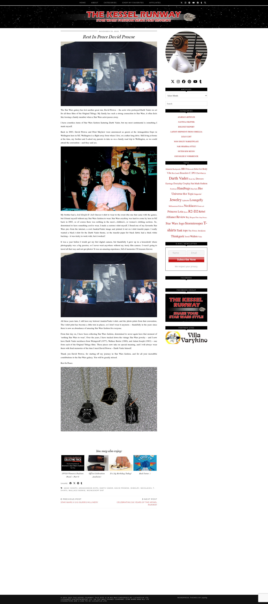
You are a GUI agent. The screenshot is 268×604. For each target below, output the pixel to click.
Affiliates (155, 3)
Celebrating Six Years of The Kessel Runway (137, 502)
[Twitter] (182, 2)
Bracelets (184, 172)
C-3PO (192, 172)
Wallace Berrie (77, 490)
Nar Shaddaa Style (186, 146)
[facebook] (184, 81)
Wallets (194, 236)
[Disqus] (109, 548)
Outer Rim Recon (186, 151)
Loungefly (196, 200)
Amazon (168, 169)
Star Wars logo (175, 223)
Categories (110, 3)
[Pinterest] (189, 2)
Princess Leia (175, 211)
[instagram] (178, 81)
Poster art (200, 206)
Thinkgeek (177, 236)
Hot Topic (188, 193)
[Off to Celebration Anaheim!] (96, 463)
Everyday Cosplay (182, 183)
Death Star (192, 179)
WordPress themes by (192, 598)
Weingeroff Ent (95, 490)
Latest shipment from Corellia (186, 132)
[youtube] (195, 81)
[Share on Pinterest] (78, 483)
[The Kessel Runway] (134, 13)
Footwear (173, 189)
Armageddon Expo (88, 488)
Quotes (186, 212)
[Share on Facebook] (71, 483)
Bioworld (190, 169)
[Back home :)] (145, 463)
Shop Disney (203, 217)
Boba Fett (198, 169)
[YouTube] (193, 2)
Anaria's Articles (186, 117)
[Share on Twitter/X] (74, 483)
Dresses (200, 178)
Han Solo (194, 189)
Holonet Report (186, 127)
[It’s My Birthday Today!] (120, 463)
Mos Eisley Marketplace (186, 141)
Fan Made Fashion (199, 183)
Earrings (169, 183)
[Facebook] (198, 2)
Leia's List (186, 137)
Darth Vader (106, 488)
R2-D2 (193, 211)
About (94, 3)
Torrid (187, 236)
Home (83, 3)
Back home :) (145, 473)
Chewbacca (201, 173)
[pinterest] (189, 81)
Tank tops (182, 230)
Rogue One (194, 217)
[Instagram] (185, 2)
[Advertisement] (109, 437)
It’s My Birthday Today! (121, 473)
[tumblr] (201, 2)
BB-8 (184, 168)
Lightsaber (185, 200)
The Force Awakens (197, 230)
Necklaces (146, 488)
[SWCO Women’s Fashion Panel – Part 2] (72, 463)
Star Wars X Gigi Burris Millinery (79, 500)
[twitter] (172, 81)
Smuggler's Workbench (186, 156)
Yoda (200, 236)
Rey (187, 217)
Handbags (183, 188)
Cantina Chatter (186, 122)
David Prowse (121, 488)
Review (180, 217)
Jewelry (135, 488)
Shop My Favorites (133, 3)
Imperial (197, 194)
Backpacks (177, 169)
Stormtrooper (194, 223)
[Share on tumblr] (81, 483)
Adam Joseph (71, 488)
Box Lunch (175, 173)
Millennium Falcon (176, 206)
